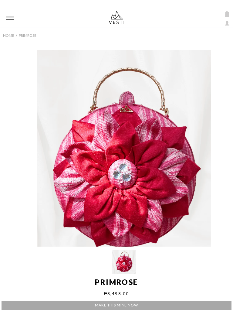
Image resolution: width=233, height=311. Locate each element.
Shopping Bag (227, 14)
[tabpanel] (124, 158)
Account (227, 23)
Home (8, 35)
